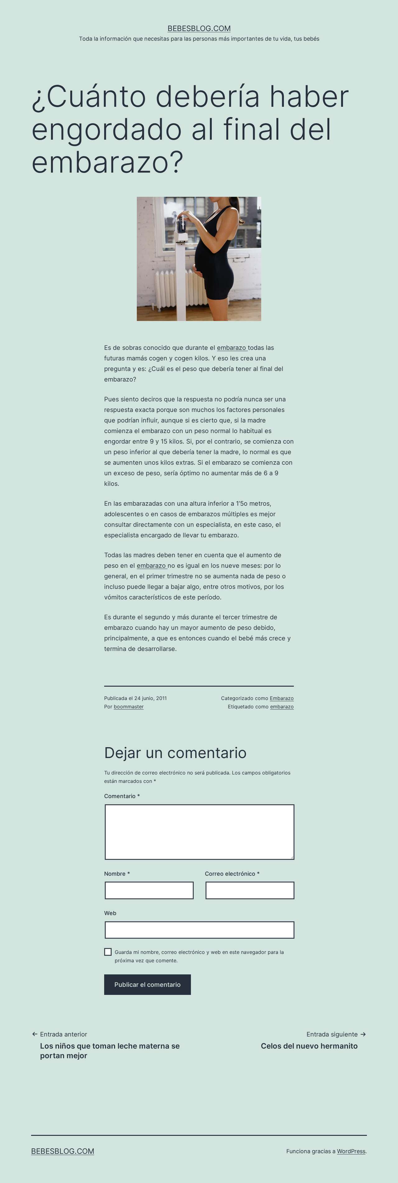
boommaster (129, 706)
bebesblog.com (199, 28)
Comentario (122, 796)
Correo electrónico (232, 873)
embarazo (232, 347)
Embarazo (282, 698)
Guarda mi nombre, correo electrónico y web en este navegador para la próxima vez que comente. (199, 956)
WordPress (351, 1151)
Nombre (117, 873)
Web (110, 913)
